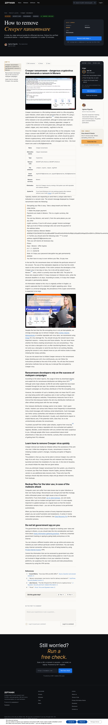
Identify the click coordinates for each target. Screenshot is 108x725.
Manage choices (95, 722)
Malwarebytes (30, 335)
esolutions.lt (15, 702)
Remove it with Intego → (84, 38)
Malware (25, 2)
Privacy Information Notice (79, 700)
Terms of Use (75, 697)
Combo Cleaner (64, 333)
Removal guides (14, 13)
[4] (73, 423)
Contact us (75, 709)
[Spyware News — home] (10, 3)
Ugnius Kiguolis (13, 44)
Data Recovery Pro (61, 516)
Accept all (71, 722)
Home (5, 13)
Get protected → (91, 91)
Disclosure (74, 706)
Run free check (65, 670)
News (19, 2)
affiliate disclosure (32, 718)
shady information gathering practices (46, 533)
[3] (71, 380)
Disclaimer (74, 703)
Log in (101, 2)
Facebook (7, 705)
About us (74, 694)
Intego (49, 193)
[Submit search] (74, 3)
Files (38, 2)
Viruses (40, 694)
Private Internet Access (33, 550)
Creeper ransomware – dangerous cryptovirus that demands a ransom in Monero (13, 67)
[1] (53, 116)
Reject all (82, 722)
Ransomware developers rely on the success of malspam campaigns (12, 74)
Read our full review (91, 95)
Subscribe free (91, 141)
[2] (31, 271)
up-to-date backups (53, 498)
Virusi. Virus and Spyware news (44, 587)
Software (32, 2)
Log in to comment (68, 624)
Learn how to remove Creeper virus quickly (11, 80)
